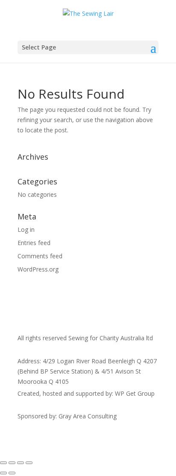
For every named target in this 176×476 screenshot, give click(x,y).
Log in (26, 229)
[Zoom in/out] (3, 462)
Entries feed (34, 243)
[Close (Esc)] (29, 462)
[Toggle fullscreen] (12, 462)
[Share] (20, 462)
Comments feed (40, 256)
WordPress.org (38, 269)
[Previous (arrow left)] (3, 473)
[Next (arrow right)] (12, 473)
